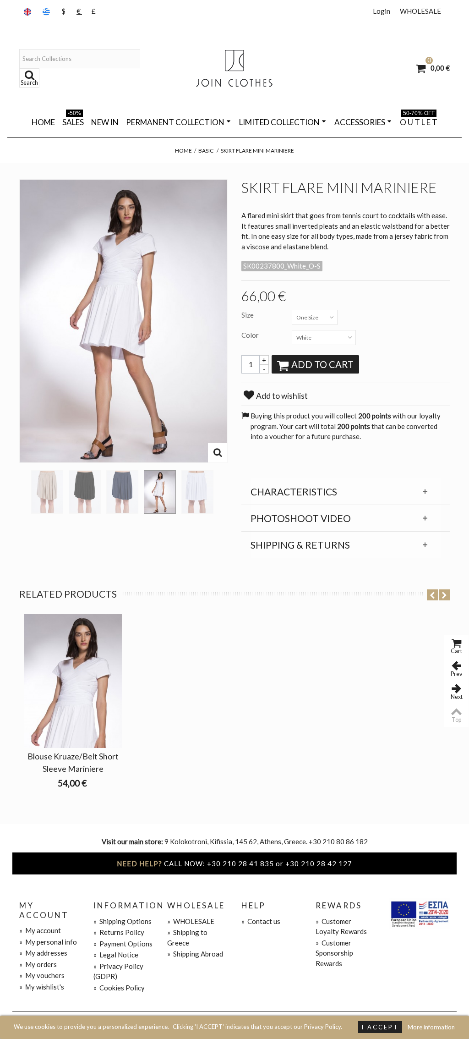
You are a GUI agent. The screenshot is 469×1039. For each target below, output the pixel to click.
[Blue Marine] (122, 492)
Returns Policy (118, 932)
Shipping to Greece (187, 937)
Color (250, 335)
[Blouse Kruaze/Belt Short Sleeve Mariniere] (73, 681)
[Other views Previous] (23, 489)
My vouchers (42, 975)
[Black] (85, 492)
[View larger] (217, 452)
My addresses (43, 953)
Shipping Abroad (195, 954)
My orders (38, 964)
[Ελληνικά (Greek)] (47, 11)
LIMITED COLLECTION (279, 122)
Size (248, 315)
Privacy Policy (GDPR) (118, 971)
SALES (73, 120)
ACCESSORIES (359, 122)
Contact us (260, 921)
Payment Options (123, 944)
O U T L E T (418, 120)
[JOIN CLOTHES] (234, 68)
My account (40, 930)
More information (431, 1027)
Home (43, 122)
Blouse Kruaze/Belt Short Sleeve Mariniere (73, 762)
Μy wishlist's (41, 987)
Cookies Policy (119, 988)
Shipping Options (122, 921)
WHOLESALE (420, 11)
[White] (160, 492)
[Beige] (47, 492)
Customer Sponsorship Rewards (334, 953)
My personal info (48, 942)
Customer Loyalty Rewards (341, 926)
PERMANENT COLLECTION (175, 122)
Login (381, 11)
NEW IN (105, 122)
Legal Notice (115, 955)
